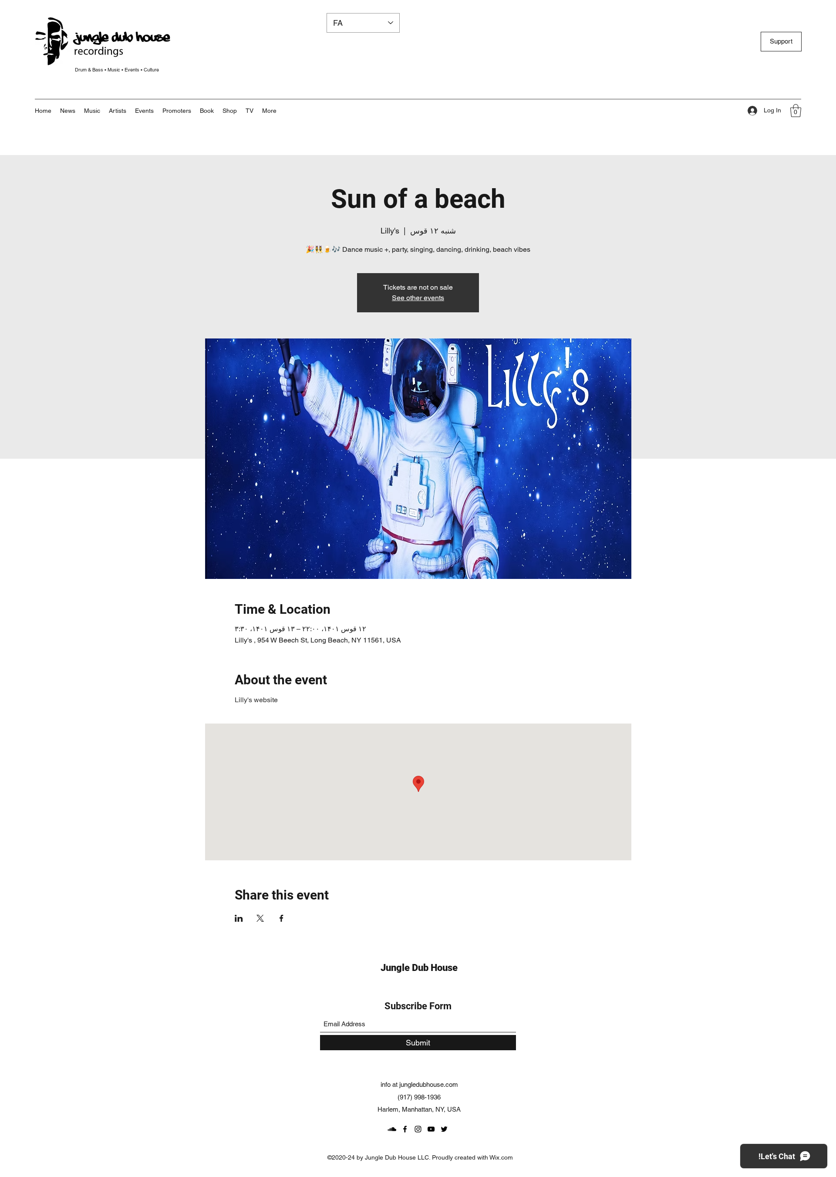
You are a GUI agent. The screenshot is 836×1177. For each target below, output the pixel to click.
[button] (269, 110)
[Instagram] (418, 1129)
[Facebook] (405, 1129)
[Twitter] (444, 1129)
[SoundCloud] (392, 1129)
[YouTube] (431, 1129)
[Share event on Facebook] (281, 918)
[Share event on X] (260, 918)
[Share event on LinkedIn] (239, 918)
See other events (418, 298)
